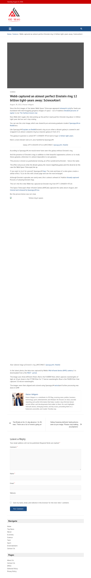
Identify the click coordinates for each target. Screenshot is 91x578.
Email (12, 483)
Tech (9, 540)
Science (12, 92)
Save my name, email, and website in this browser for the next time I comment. (41, 503)
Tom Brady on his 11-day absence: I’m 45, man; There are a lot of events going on (27, 423)
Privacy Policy (12, 571)
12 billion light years (65, 136)
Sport (9, 543)
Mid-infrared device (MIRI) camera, (61, 370)
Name (12, 474)
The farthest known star (28, 113)
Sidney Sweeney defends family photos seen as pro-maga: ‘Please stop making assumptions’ (64, 424)
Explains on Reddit (29, 129)
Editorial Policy (12, 569)
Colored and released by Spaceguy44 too (24, 190)
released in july (65, 108)
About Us (10, 560)
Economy (10, 535)
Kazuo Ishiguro (28, 104)
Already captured (73, 177)
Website (13, 493)
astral (57, 385)
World (9, 532)
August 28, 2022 (16, 104)
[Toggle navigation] (10, 28)
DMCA (9, 566)
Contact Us (11, 548)
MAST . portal (32, 373)
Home (9, 526)
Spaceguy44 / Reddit (60, 145)
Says (44, 171)
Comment (14, 447)
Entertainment (12, 546)
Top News (10, 529)
